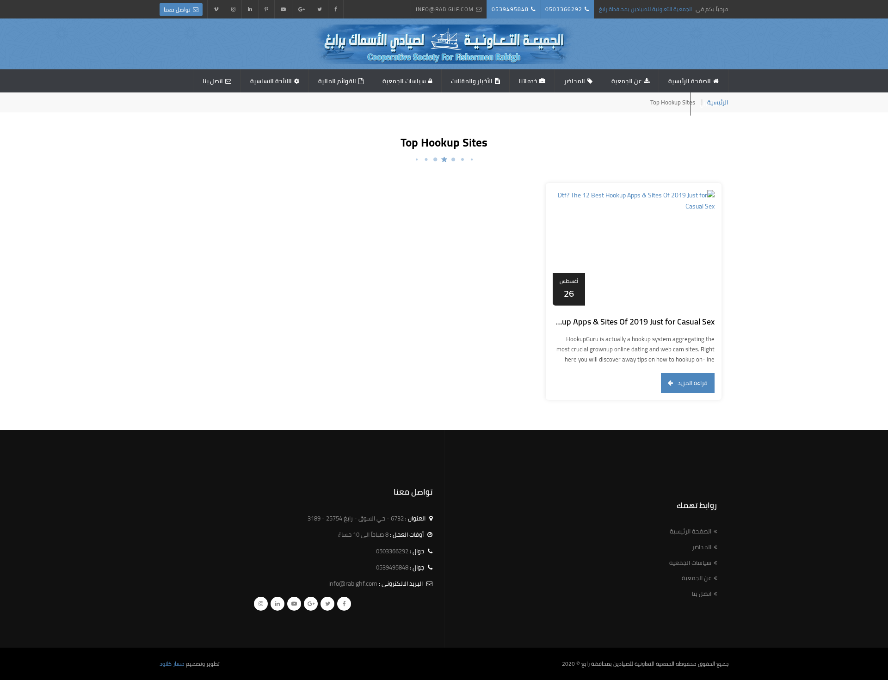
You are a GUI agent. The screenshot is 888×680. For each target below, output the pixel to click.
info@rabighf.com (445, 9)
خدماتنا (528, 80)
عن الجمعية (626, 80)
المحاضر (574, 80)
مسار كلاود (172, 663)
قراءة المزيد (693, 382)
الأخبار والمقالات (472, 80)
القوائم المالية (337, 80)
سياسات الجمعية (404, 80)
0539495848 (510, 9)
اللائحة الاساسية (271, 80)
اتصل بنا (213, 80)
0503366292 (563, 9)
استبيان (709, 104)
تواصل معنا (177, 9)
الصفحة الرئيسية (689, 80)
